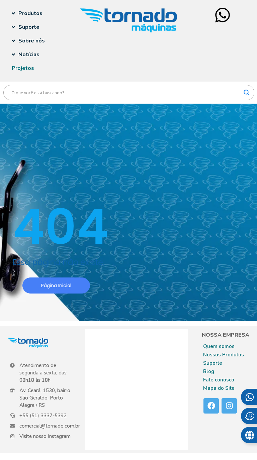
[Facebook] (211, 406)
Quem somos (219, 346)
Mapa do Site (219, 388)
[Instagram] (229, 406)
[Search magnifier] (246, 92)
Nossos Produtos (223, 354)
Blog (208, 371)
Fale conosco (218, 379)
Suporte (212, 363)
